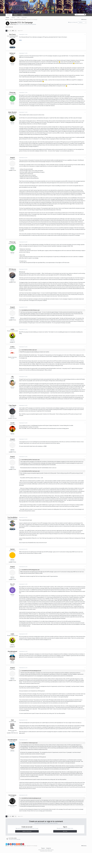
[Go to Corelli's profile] (12, 429)
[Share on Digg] (13, 844)
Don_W (12, 584)
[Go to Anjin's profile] (12, 726)
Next (13, 30)
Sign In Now (65, 831)
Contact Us (48, 848)
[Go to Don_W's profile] (12, 590)
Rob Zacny (14, 24)
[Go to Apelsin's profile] (12, 555)
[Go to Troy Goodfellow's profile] (12, 523)
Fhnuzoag (12, 92)
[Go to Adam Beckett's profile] (12, 118)
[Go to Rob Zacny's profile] (7, 23)
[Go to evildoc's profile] (12, 353)
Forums (7, 17)
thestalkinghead (12, 651)
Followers (81, 22)
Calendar (13, 17)
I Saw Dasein (12, 405)
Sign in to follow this (73, 22)
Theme (42, 848)
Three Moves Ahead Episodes (29, 24)
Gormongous (12, 795)
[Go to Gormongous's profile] (12, 801)
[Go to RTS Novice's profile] (12, 275)
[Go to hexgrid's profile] (12, 164)
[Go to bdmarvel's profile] (12, 59)
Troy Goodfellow (12, 517)
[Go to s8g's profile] (12, 383)
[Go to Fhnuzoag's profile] (12, 98)
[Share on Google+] (11, 844)
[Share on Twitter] (6, 844)
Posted (23, 34)
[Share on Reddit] (17, 844)
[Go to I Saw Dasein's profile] (12, 411)
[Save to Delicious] (15, 844)
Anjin (12, 720)
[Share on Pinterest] (23, 844)
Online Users (24, 17)
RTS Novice (12, 269)
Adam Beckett (12, 112)
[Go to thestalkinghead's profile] (12, 657)
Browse (9, 14)
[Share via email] (21, 844)
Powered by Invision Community (46, 851)
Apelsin (12, 549)
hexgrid (12, 157)
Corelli (12, 423)
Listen (20, 40)
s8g (12, 376)
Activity (15, 14)
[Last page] (16, 31)
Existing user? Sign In (74, 1)
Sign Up (83, 1)
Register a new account (26, 831)
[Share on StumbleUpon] (19, 844)
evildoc (12, 347)
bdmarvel (12, 53)
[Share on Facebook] (9, 844)
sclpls (12, 329)
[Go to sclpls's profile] (12, 335)
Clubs (22, 14)
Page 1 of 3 (20, 30)
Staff (18, 17)
